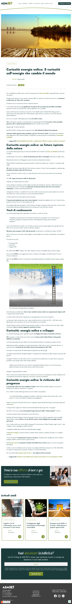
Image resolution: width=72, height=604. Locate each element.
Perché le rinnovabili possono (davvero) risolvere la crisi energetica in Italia (39, 457)
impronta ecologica (13, 433)
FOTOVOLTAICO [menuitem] (36, 3)
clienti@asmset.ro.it (36, 596)
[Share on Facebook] (19, 85)
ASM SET (14, 79)
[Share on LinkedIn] (21, 85)
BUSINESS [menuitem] (24, 3)
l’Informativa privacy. (63, 569)
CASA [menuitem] (19, 3)
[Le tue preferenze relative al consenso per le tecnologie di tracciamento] (69, 601)
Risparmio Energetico (8, 519)
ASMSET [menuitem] (30, 3)
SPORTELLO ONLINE (64, 3)
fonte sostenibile (52, 152)
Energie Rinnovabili (11, 63)
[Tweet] (23, 85)
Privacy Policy (55, 591)
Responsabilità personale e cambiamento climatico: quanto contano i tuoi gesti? (41, 141)
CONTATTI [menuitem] (47, 3)
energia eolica (13, 443)
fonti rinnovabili (44, 93)
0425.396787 (36, 594)
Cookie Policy (63, 591)
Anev (11, 404)
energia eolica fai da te (25, 453)
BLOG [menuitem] (51, 3)
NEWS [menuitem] (42, 3)
